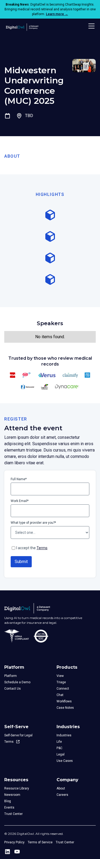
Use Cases (65, 761)
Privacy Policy (14, 842)
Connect (63, 688)
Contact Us (12, 688)
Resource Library (16, 788)
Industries (64, 735)
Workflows (64, 701)
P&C (59, 748)
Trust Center (13, 814)
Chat (60, 695)
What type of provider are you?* (33, 523)
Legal (61, 754)
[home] (21, 26)
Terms (42, 548)
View (60, 676)
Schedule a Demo (17, 682)
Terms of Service (40, 842)
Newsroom (12, 795)
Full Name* (19, 479)
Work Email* (20, 501)
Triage (61, 682)
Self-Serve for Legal (18, 735)
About (61, 788)
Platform (10, 676)
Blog (7, 801)
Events (9, 807)
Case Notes (65, 708)
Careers (62, 795)
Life (59, 742)
